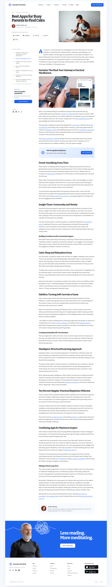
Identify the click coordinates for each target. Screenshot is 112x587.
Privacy (96, 581)
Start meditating (97, 5)
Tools (68, 568)
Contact (52, 573)
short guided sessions (83, 118)
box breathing (61, 458)
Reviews (52, 570)
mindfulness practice (69, 450)
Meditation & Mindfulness (22, 12)
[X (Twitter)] (13, 570)
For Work (71, 5)
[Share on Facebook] (13, 112)
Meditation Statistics (72, 573)
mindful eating (50, 174)
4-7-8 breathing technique (85, 130)
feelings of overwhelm (72, 382)
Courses (56, 5)
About (51, 566)
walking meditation (79, 458)
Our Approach (53, 568)
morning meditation (61, 323)
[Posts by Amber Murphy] (13, 26)
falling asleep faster (53, 496)
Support (69, 575)
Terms (101, 581)
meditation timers (50, 130)
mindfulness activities (61, 196)
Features (40, 5)
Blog (77, 5)
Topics (48, 5)
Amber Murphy (20, 25)
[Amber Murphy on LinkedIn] (26, 25)
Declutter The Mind (67, 114)
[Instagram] (10, 570)
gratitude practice (85, 323)
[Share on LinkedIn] (16, 112)
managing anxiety (57, 417)
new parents (76, 125)
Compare (69, 570)
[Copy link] (21, 112)
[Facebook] (16, 570)
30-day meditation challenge (50, 138)
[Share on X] (19, 112)
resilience (74, 417)
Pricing (64, 5)
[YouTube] (19, 570)
